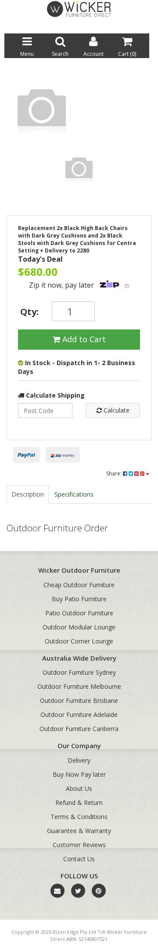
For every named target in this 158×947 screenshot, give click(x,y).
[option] (79, 111)
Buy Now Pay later (79, 774)
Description (27, 494)
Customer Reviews (79, 845)
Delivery (79, 760)
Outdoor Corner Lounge (79, 641)
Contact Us (79, 859)
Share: (114, 473)
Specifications (73, 494)
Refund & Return (79, 802)
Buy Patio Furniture (79, 599)
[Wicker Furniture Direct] (79, 8)
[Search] (142, 25)
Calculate (115, 410)
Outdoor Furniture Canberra (79, 728)
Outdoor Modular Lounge (79, 627)
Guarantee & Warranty (79, 830)
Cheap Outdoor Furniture (79, 585)
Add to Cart (83, 339)
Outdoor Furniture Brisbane (79, 700)
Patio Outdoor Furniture (79, 613)
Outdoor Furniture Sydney (79, 672)
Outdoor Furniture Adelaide (79, 714)
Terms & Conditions (79, 816)
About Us (79, 788)
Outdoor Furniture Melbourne (79, 686)
